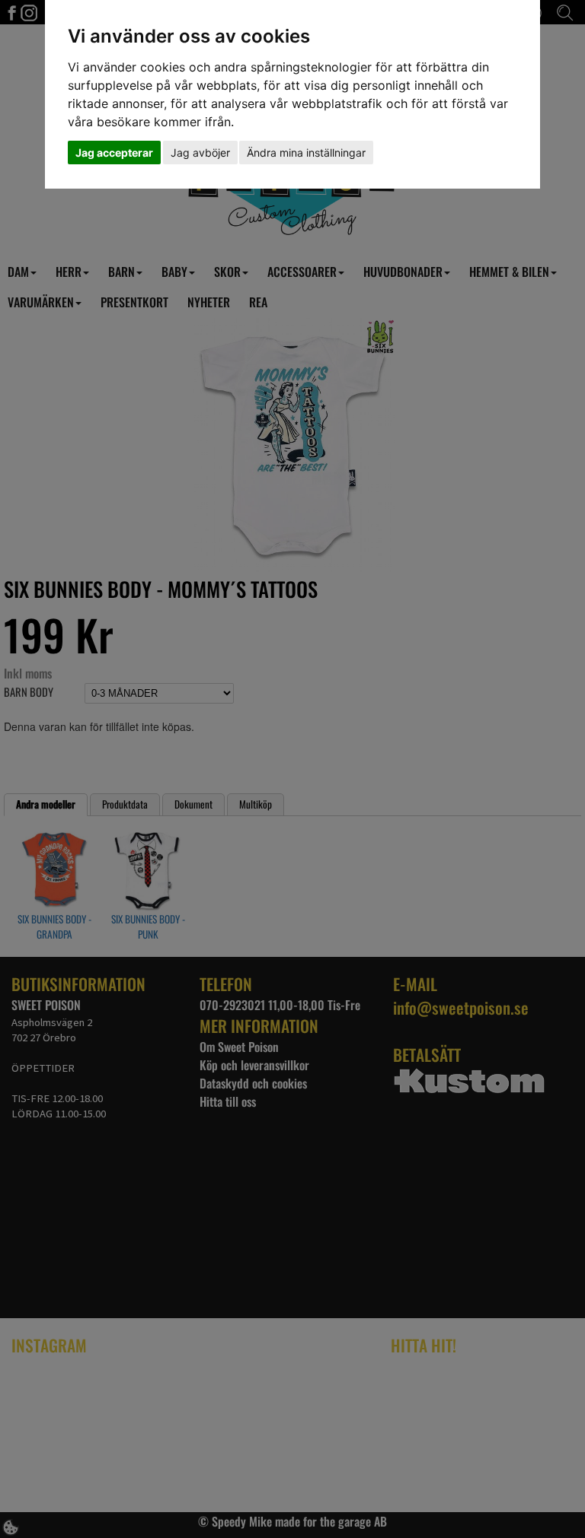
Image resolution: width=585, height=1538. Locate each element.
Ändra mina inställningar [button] (306, 152)
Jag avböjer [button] (200, 152)
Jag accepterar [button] (114, 152)
